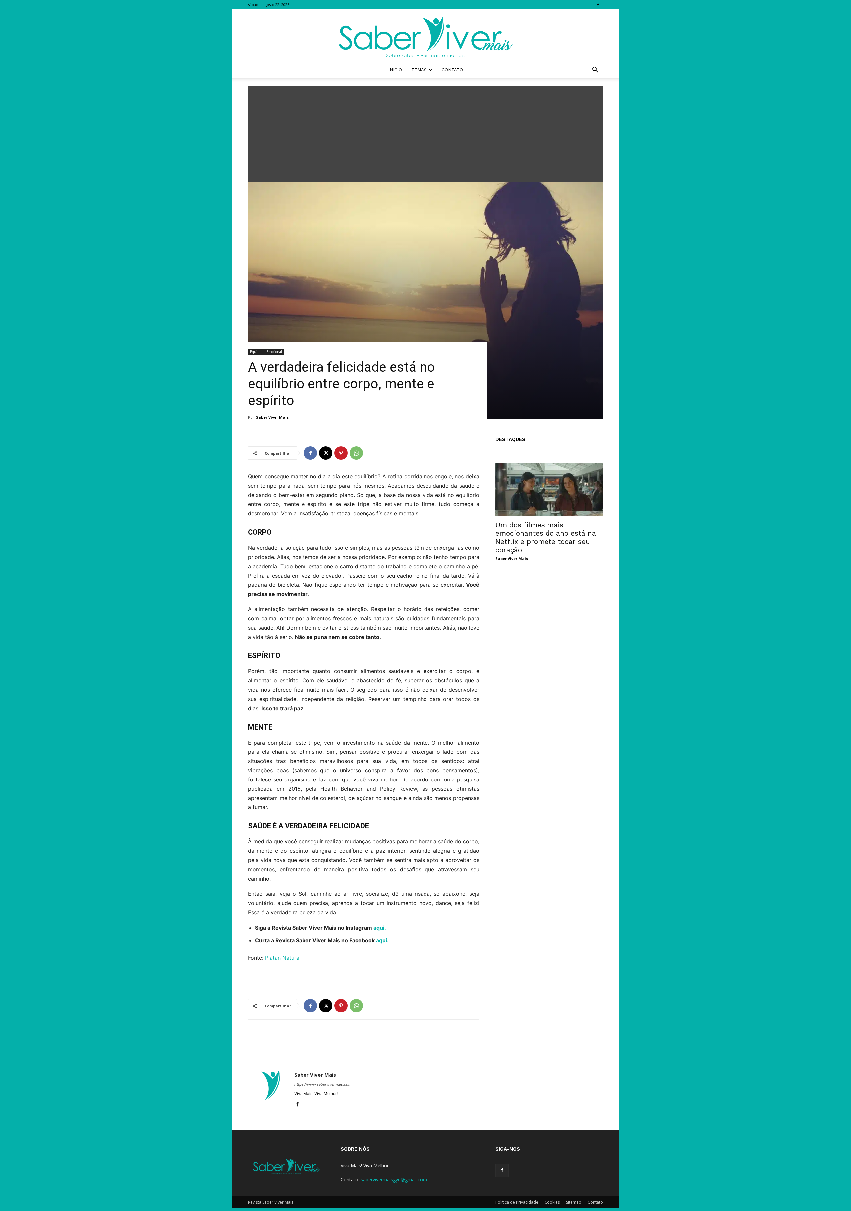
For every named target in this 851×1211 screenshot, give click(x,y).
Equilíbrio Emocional (266, 351)
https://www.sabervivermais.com (323, 1084)
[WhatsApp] (356, 453)
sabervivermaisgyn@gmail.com (394, 1179)
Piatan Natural (283, 957)
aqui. (379, 927)
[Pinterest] (341, 453)
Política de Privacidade (516, 1202)
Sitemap (573, 1202)
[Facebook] (598, 4)
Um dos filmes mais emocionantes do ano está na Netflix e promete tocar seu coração (545, 537)
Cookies (552, 1202)
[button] (595, 70)
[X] (325, 453)
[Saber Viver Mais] (425, 35)
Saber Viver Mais (272, 417)
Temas (419, 69)
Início (395, 69)
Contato (452, 69)
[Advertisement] (425, 132)
